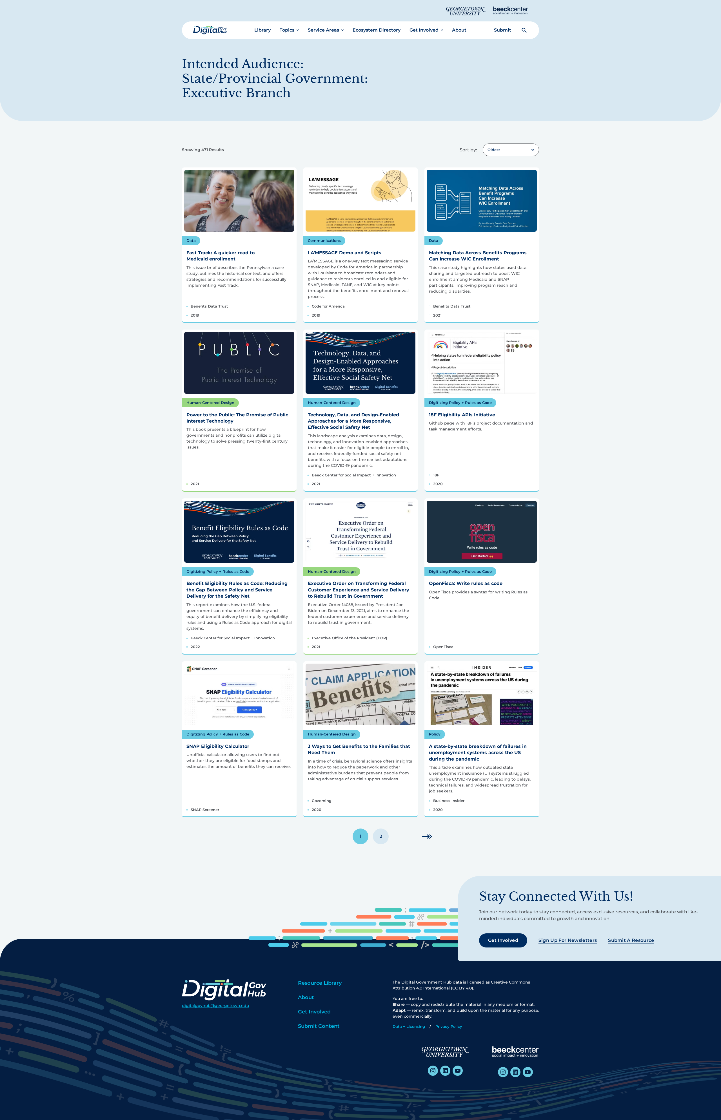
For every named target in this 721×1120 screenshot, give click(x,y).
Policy (434, 734)
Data (191, 240)
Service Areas (323, 30)
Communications (324, 240)
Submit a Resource (631, 940)
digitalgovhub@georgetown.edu (215, 1005)
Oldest (494, 149)
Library (262, 30)
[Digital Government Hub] (210, 30)
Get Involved (424, 30)
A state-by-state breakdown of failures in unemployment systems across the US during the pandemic (478, 753)
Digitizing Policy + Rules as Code (460, 402)
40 (427, 836)
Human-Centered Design (210, 402)
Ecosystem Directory (376, 30)
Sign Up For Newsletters (567, 940)
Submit (502, 30)
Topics (287, 30)
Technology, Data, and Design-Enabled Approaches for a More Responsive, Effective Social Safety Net (353, 421)
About (459, 30)
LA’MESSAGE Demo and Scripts (344, 252)
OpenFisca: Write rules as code (465, 583)
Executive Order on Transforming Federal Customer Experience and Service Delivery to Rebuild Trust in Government (358, 590)
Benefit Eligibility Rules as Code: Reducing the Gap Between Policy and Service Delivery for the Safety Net (237, 590)
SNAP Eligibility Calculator (217, 746)
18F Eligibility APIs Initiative (462, 414)
